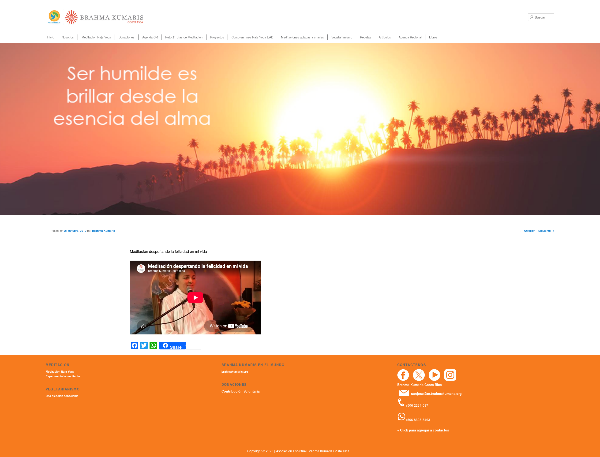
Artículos (385, 37)
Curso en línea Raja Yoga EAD (252, 37)
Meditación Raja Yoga (96, 37)
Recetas (365, 37)
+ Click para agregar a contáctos (423, 430)
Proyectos (217, 37)
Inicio (50, 37)
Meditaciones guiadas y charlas (302, 37)
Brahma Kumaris (103, 230)
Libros (433, 37)
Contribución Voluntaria (240, 391)
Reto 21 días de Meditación (183, 37)
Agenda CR (150, 37)
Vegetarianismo (341, 37)
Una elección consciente (62, 396)
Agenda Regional (410, 37)
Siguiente (546, 230)
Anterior (527, 230)
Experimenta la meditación (63, 376)
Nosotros (68, 37)
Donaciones (127, 37)
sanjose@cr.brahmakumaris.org (436, 393)
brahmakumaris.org (234, 371)
